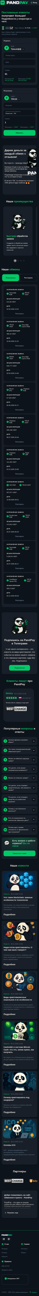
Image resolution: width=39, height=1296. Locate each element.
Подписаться (20, 668)
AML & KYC (6, 1266)
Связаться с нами (19, 853)
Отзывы (4, 1252)
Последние (28, 278)
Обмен (23, 1252)
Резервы (5, 1249)
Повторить (19, 314)
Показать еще (12, 1213)
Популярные (10, 278)
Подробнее (9, 914)
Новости (6, 894)
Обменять (19, 133)
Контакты (24, 1249)
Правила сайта (7, 1270)
